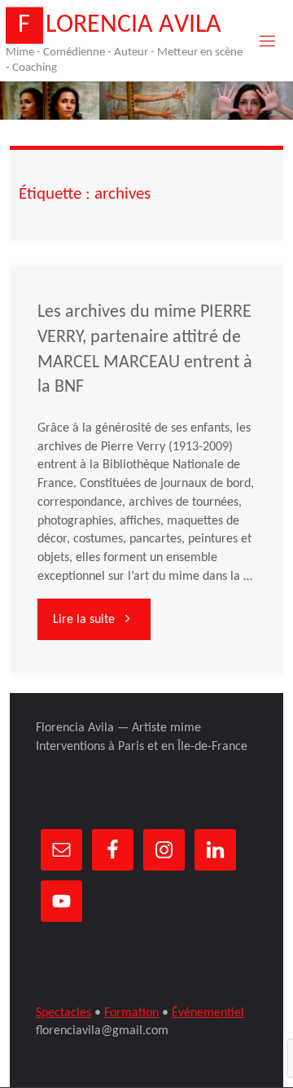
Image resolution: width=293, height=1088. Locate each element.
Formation (131, 1013)
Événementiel (208, 1013)
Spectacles (63, 1013)
